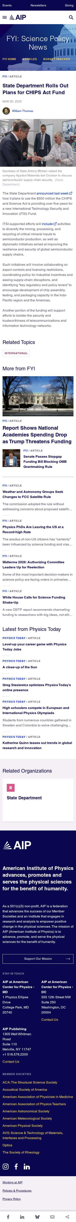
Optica (7, 1145)
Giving (69, 5)
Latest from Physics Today (32, 629)
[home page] (19, 17)
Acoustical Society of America (25, 1090)
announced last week (52, 193)
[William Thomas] (6, 111)
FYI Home (9, 59)
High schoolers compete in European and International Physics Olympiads (36, 710)
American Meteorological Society (27, 1118)
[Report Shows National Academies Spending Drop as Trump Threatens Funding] (38, 396)
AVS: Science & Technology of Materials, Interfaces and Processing (33, 1135)
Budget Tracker (56, 59)
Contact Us (49, 1020)
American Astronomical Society (26, 1111)
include (47, 224)
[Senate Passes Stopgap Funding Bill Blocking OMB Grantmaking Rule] (11, 458)
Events (7, 5)
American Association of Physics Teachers (34, 1104)
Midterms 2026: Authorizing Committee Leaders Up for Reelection (33, 564)
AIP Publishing (14, 1029)
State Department (24, 797)
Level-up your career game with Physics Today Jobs (34, 646)
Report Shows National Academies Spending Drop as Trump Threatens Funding (37, 434)
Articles (30, 59)
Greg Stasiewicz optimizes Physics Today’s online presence (37, 687)
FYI (5, 76)
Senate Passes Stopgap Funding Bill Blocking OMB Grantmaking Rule (45, 461)
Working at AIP (12, 1182)
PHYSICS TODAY (14, 638)
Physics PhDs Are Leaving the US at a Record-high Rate (33, 529)
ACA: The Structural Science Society (30, 1082)
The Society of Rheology (21, 1152)
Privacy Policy (12, 1199)
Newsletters (38, 5)
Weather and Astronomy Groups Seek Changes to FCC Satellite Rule (33, 494)
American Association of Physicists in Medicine (38, 1097)
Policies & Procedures (17, 1190)
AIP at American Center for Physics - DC (57, 987)
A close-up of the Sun (20, 667)
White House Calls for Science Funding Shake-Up (34, 599)
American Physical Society (23, 1126)
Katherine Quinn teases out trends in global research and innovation (37, 745)
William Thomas (22, 111)
